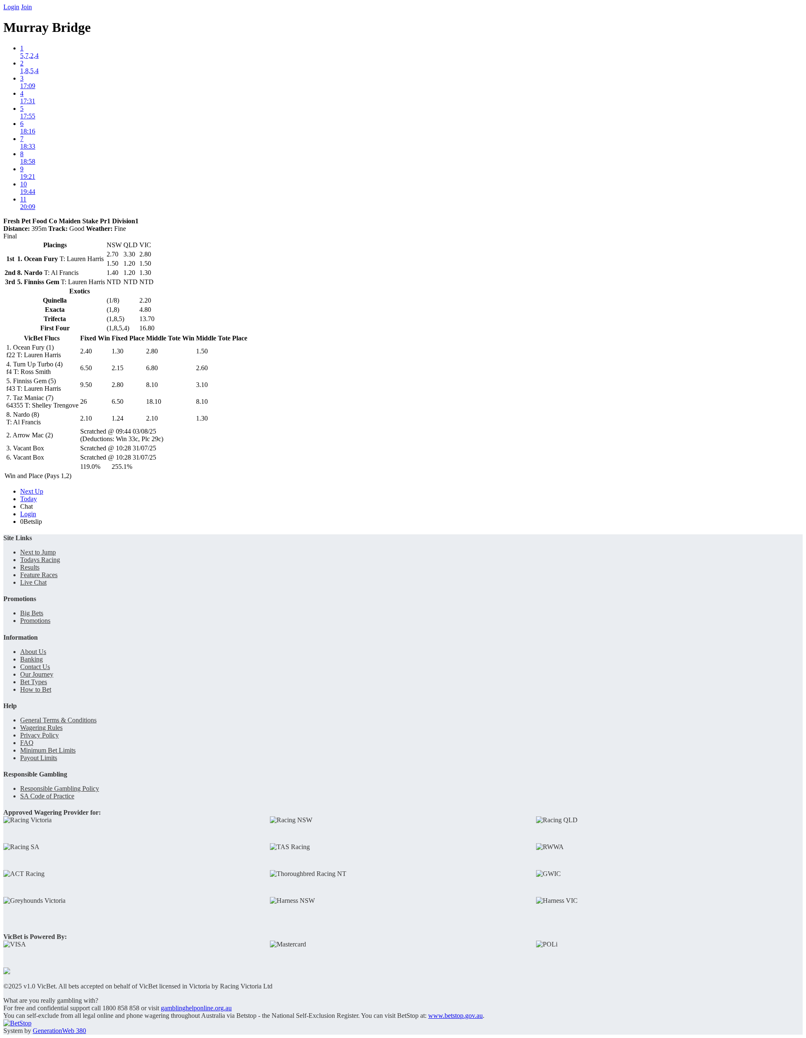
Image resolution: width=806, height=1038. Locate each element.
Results (29, 567)
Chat (26, 506)
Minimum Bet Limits (48, 750)
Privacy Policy (39, 735)
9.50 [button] (86, 384)
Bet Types (33, 681)
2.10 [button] (86, 418)
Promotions (35, 620)
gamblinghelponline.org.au (196, 1008)
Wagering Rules (41, 727)
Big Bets (31, 613)
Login (11, 6)
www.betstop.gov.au (455, 1015)
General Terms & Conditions (58, 720)
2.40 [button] (86, 351)
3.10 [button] (202, 384)
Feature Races (39, 574)
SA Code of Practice (47, 796)
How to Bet (35, 689)
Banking (31, 659)
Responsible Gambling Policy (59, 788)
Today (28, 498)
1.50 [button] (202, 351)
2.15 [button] (117, 367)
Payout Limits (38, 757)
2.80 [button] (152, 351)
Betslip (31, 521)
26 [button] (83, 401)
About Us (33, 651)
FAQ (27, 742)
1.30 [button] (117, 351)
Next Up (31, 491)
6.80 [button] (152, 367)
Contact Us (35, 666)
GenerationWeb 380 (59, 1030)
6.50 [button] (86, 367)
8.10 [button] (152, 384)
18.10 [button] (153, 401)
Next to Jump (38, 552)
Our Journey (36, 674)
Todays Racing (40, 559)
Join (26, 6)
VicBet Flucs (42, 338)
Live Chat (33, 582)
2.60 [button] (202, 367)
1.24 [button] (117, 418)
